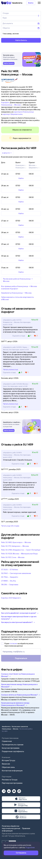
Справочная (7, 741)
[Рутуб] (19, 790)
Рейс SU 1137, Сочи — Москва (12, 557)
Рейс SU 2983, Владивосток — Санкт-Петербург (20, 550)
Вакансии (6, 764)
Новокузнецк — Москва (11, 105)
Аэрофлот (5, 102)
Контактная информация (12, 770)
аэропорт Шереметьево (12, 114)
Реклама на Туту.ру (9, 780)
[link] (8, 63)
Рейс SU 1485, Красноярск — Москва (16, 542)
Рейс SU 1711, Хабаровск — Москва (15, 546)
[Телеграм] (4, 790)
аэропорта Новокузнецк (24, 112)
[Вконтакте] (9, 790)
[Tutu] (6, 3)
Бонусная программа (10, 748)
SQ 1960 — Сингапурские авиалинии (16, 573)
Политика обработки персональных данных (11, 827)
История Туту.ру (8, 760)
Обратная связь (8, 767)
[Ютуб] (14, 790)
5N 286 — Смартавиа (9, 584)
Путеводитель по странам (12, 744)
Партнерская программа (12, 783)
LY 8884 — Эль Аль (8, 581)
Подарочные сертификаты (13, 751)
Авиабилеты (6, 726)
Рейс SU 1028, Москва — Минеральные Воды (19, 553)
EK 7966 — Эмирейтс (9, 577)
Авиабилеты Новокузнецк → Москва (16, 293)
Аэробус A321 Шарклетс (11, 598)
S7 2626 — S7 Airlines (9, 569)
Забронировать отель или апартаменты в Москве (17, 298)
